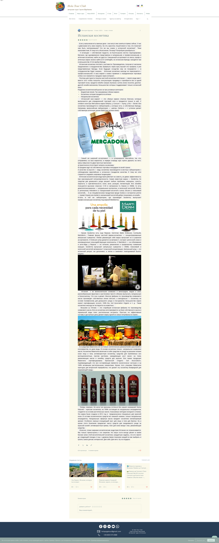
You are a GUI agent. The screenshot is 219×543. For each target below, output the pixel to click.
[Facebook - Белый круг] (100, 526)
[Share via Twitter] (83, 445)
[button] (81, 14)
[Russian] (138, 6)
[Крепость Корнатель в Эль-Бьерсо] (81, 470)
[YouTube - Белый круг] (113, 526)
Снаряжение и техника (85, 19)
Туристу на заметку (115, 19)
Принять (211, 540)
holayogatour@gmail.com (111, 531)
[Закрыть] (217, 540)
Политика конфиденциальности (100, 540)
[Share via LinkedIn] (87, 445)
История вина (128, 19)
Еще (137, 19)
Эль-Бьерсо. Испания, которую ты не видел (81, 481)
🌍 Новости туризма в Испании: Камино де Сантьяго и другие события (137, 467)
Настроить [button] (191, 540)
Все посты (72, 19)
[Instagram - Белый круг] (105, 526)
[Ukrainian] (141, 6)
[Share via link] (91, 445)
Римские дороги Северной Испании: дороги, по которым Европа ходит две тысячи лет (109, 481)
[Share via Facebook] (78, 445)
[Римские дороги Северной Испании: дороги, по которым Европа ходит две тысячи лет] (109, 470)
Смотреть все (146, 460)
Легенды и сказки (101, 19)
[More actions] (140, 30)
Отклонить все (201, 540)
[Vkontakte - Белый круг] (109, 526)
